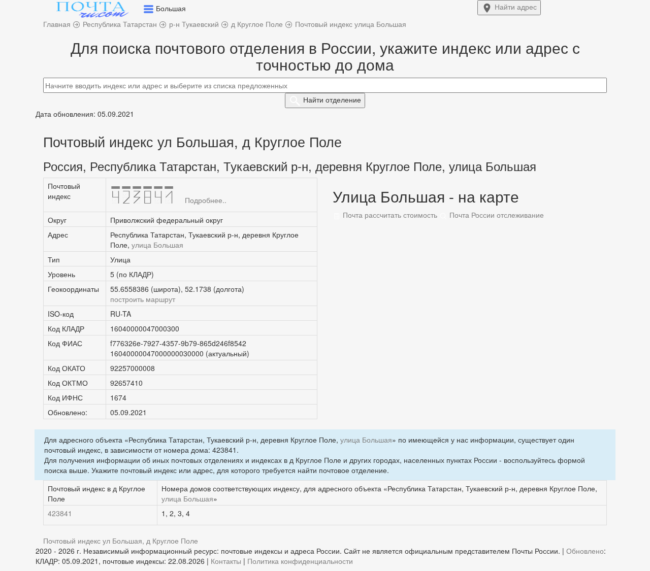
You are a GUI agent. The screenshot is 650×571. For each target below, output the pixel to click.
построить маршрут (142, 299)
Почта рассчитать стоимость (389, 215)
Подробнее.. (205, 200)
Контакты (226, 561)
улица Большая (157, 245)
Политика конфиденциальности (300, 561)
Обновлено (585, 551)
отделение (332, 99)
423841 (60, 513)
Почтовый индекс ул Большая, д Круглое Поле (120, 540)
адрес (516, 7)
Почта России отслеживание (495, 215)
